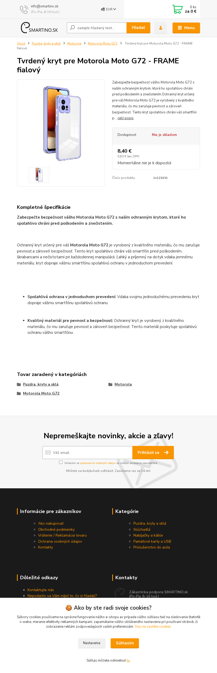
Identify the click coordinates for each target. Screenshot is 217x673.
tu (128, 660)
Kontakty (45, 547)
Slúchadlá (141, 529)
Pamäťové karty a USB (152, 541)
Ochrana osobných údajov (60, 541)
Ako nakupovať (51, 523)
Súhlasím (125, 643)
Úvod (21, 43)
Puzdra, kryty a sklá (46, 43)
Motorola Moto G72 (102, 43)
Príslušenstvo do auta (151, 547)
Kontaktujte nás (41, 589)
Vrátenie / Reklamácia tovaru (62, 535)
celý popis (125, 118)
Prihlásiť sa (149, 452)
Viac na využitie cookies (153, 626)
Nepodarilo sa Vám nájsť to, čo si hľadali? (62, 595)
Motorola (74, 43)
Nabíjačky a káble (148, 535)
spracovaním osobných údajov (98, 463)
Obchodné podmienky (56, 529)
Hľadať (138, 27)
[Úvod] (40, 27)
